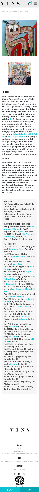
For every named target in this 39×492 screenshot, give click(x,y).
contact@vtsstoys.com (19, 451)
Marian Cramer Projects (16, 249)
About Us (3, 461)
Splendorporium (22, 319)
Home (3, 11)
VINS (20, 239)
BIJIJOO (26, 11)
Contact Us (22, 469)
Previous (3, 38)
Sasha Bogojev (16, 289)
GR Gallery (15, 229)
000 (19, 449)
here (11, 119)
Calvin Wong (26, 234)
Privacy (8, 461)
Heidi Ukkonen (26, 289)
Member (16, 469)
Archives (35, 461)
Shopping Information (24, 461)
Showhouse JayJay (11, 284)
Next (36, 38)
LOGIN (11, 490)
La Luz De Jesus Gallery (20, 306)
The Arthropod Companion (16, 136)
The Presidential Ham (20, 134)
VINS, (21, 231)
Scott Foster (24, 316)
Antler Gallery (13, 326)
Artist (31, 461)
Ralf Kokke (20, 296)
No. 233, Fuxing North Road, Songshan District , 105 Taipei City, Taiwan (19, 454)
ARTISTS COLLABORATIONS (14, 11)
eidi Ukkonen (11, 296)
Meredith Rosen (16, 264)
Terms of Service (14, 461)
